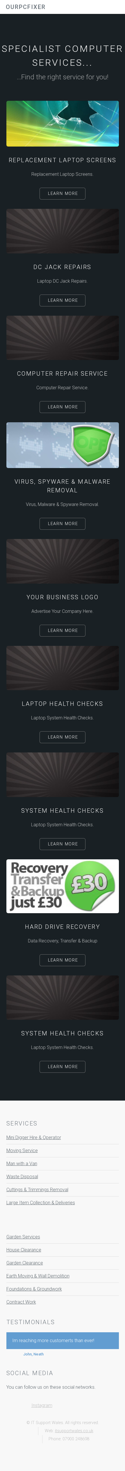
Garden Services (23, 1237)
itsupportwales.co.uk (74, 1430)
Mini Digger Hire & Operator (33, 1137)
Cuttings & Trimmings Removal (37, 1189)
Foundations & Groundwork (34, 1289)
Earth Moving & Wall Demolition (37, 1276)
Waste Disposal (22, 1176)
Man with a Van (21, 1163)
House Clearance (23, 1250)
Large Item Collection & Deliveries (40, 1202)
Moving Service (22, 1150)
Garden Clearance (24, 1263)
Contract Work (21, 1302)
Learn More (63, 193)
